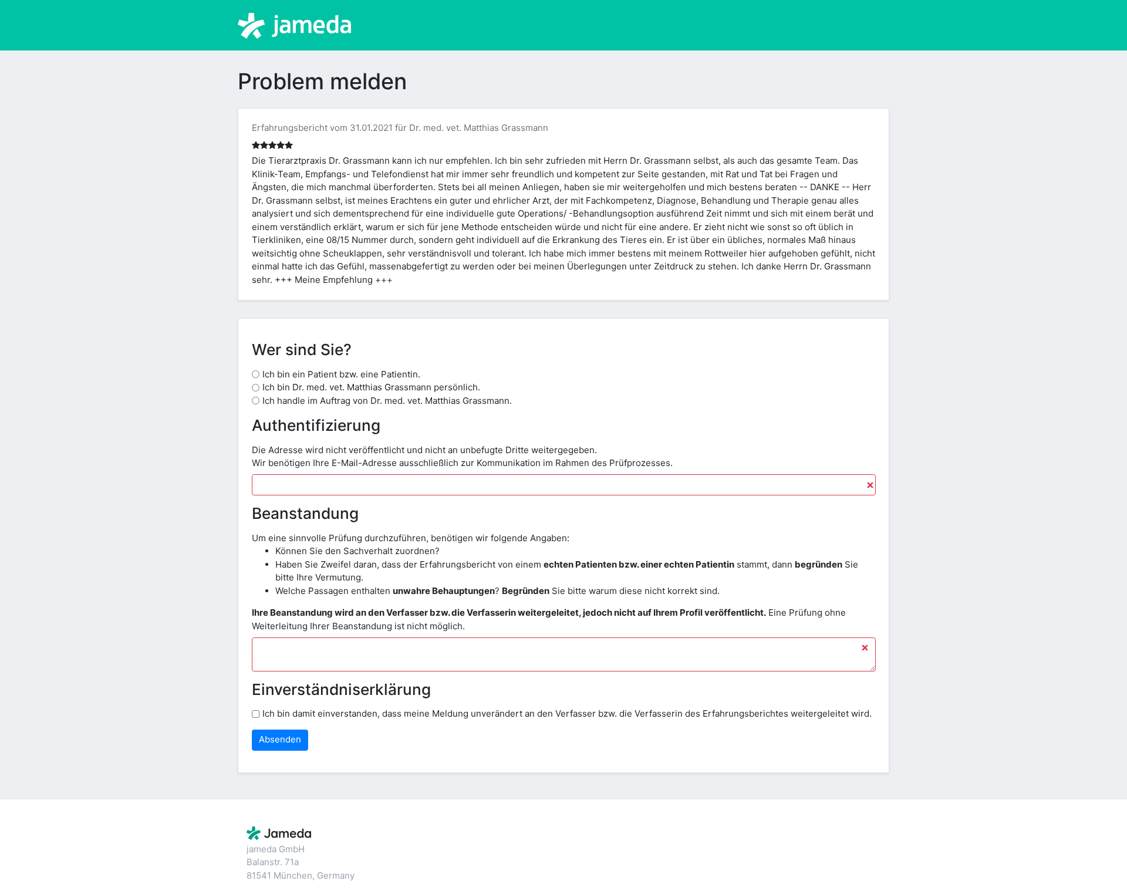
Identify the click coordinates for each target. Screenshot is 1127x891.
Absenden (280, 739)
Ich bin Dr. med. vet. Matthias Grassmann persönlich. (371, 387)
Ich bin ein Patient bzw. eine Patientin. (341, 374)
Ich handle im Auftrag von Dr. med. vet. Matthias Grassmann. (387, 400)
